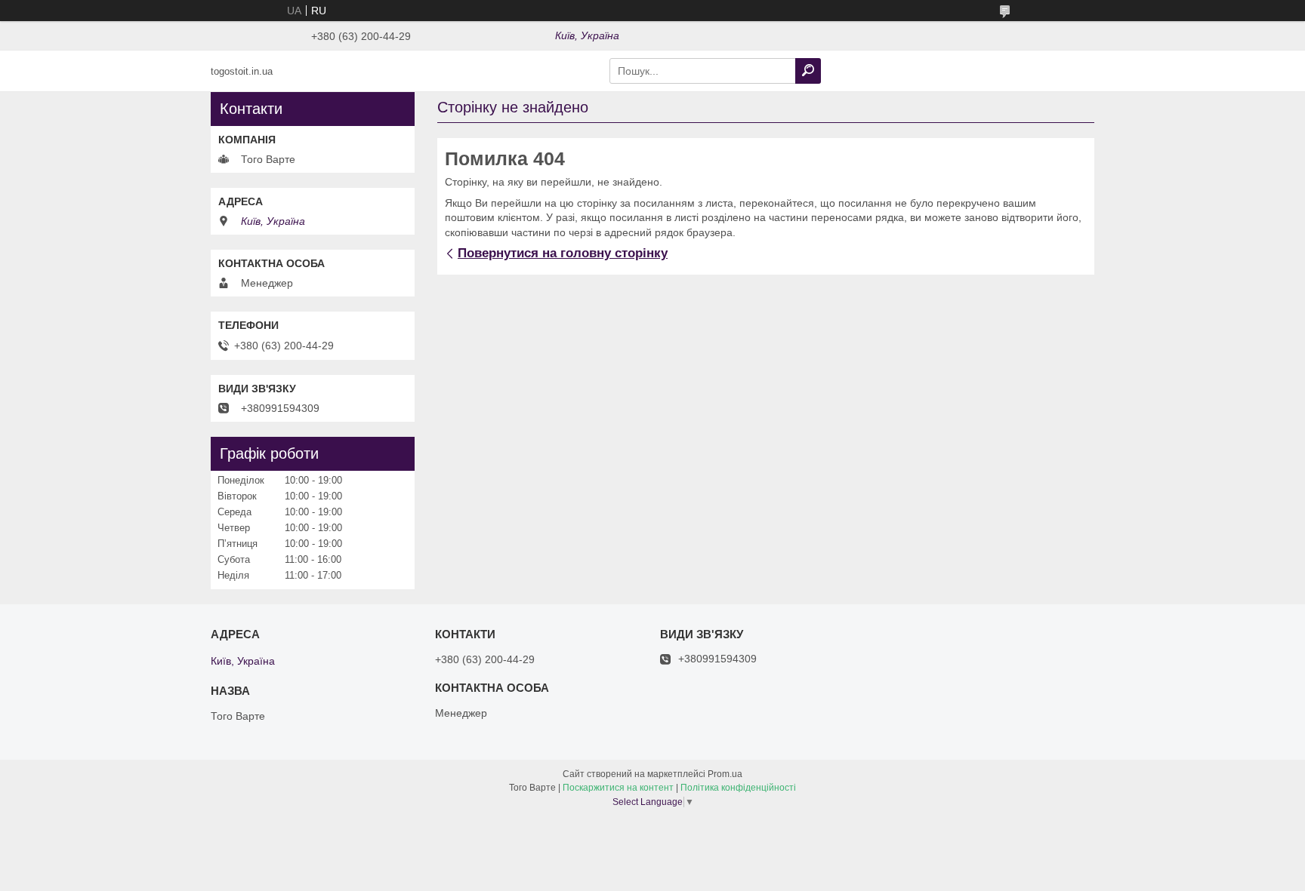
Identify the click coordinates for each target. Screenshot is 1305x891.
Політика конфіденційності (738, 787)
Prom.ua (725, 774)
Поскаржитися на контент (618, 787)
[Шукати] (808, 71)
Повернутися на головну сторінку (563, 253)
